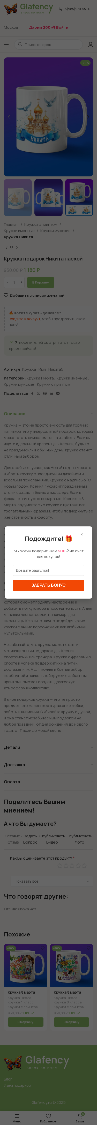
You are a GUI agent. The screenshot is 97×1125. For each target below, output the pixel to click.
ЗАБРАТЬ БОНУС (48, 585)
